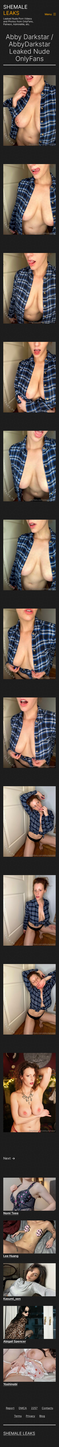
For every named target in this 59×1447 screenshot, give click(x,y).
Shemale (15, 10)
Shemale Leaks (19, 1433)
